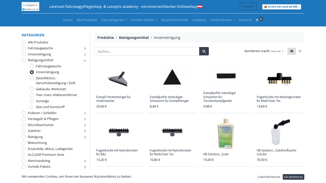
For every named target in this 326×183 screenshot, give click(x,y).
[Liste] (300, 51)
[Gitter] (292, 51)
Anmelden (248, 6)
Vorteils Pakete (39, 166)
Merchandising (39, 160)
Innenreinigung (39, 54)
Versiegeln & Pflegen (43, 118)
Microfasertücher (41, 125)
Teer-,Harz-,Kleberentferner (56, 95)
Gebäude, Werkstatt (51, 89)
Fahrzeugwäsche (40, 48)
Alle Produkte (38, 42)
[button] (277, 51)
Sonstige (42, 101)
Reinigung (35, 136)
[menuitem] (68, 20)
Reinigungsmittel (40, 60)
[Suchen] (204, 51)
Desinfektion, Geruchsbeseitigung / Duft (55, 80)
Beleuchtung (37, 142)
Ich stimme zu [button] (293, 177)
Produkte (105, 37)
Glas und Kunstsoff (50, 106)
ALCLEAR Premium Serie (46, 154)
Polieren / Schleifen (42, 113)
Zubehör (34, 130)
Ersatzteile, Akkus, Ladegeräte (50, 148)
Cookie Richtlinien (268, 177)
